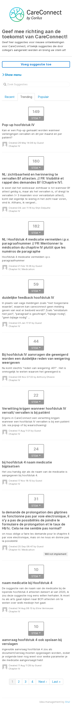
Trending (26, 97)
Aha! (67, 701)
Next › (42, 682)
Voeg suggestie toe (36, 64)
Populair (43, 97)
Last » (56, 682)
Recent (10, 97)
